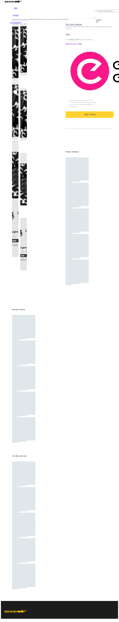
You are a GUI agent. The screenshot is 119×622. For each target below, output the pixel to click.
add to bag (90, 115)
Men (16, 8)
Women (16, 15)
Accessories (15, 22)
